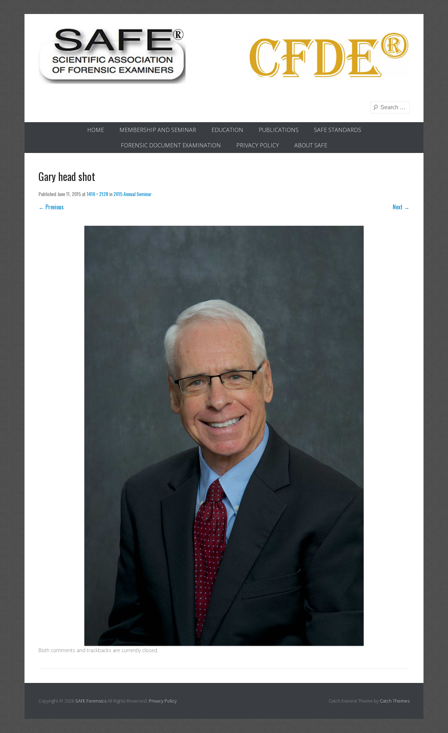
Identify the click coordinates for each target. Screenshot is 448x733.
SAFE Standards (337, 130)
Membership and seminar (157, 130)
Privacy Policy (257, 145)
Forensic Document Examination (171, 145)
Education (227, 130)
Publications (279, 130)
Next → (401, 207)
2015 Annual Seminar (132, 193)
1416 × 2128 (97, 193)
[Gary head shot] (224, 435)
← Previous (51, 207)
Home (95, 130)
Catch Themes (395, 701)
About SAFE (310, 145)
